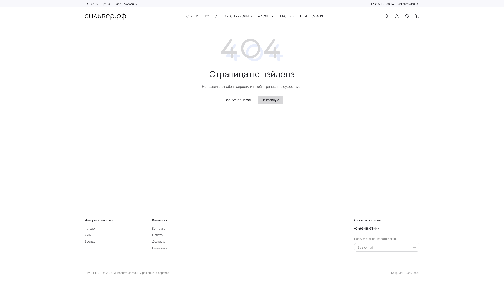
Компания (159, 220)
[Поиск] (387, 16)
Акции (89, 235)
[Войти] (397, 16)
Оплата (157, 235)
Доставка (158, 241)
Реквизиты (159, 248)
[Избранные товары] (407, 16)
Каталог (90, 228)
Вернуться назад (238, 100)
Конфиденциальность (405, 273)
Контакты (158, 228)
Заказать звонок (408, 4)
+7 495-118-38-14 (382, 4)
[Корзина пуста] (417, 16)
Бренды (90, 241)
